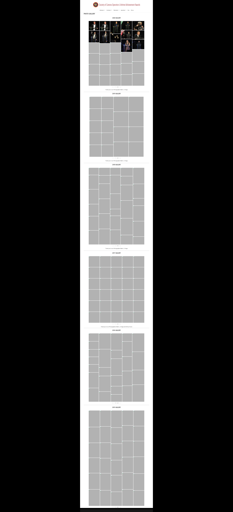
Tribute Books (115, 10)
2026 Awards (102, 10)
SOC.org (132, 10)
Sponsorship (123, 10)
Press (128, 10)
